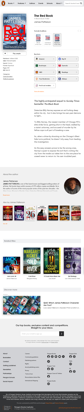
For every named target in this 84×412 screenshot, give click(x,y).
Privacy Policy (54, 342)
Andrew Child (75, 278)
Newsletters (7, 369)
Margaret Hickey (32, 278)
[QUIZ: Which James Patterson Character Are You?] (21, 305)
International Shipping (31, 380)
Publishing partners (30, 360)
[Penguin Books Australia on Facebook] (48, 356)
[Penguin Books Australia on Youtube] (59, 356)
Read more (6, 195)
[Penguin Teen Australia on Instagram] (52, 369)
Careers (27, 353)
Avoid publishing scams (32, 367)
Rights (27, 364)
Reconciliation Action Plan (32, 377)
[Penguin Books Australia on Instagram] (52, 356)
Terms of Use (44, 342)
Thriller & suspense (8, 79)
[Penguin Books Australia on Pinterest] (56, 356)
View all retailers (39, 91)
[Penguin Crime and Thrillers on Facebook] (48, 376)
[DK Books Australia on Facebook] (70, 371)
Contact (6, 361)
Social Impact (8, 381)
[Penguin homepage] (3, 3)
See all (5, 224)
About (5, 353)
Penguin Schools (9, 377)
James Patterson (42, 22)
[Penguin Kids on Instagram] (74, 356)
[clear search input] (81, 3)
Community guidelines (31, 357)
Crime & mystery (7, 76)
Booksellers (7, 357)
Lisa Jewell (52, 278)
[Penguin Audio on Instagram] (48, 383)
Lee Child (68, 278)
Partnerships (7, 373)
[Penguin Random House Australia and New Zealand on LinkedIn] (63, 356)
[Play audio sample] (5, 53)
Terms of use (29, 374)
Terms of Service (59, 403)
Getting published (9, 365)
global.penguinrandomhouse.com (70, 408)
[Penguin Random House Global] (8, 407)
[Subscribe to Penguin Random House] (61, 333)
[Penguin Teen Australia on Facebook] (48, 369)
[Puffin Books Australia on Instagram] (70, 364)
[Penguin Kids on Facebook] (70, 356)
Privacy (27, 370)
